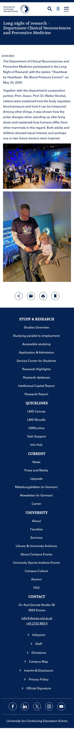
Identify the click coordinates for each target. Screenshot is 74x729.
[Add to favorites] (55, 296)
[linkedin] (25, 706)
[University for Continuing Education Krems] (16, 8)
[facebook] (13, 706)
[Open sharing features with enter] (19, 296)
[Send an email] (31, 296)
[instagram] (49, 706)
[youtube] (61, 706)
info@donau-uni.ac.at (36, 618)
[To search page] (50, 9)
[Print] (43, 296)
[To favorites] (58, 9)
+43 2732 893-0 (36, 623)
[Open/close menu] (66, 10)
